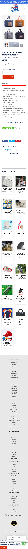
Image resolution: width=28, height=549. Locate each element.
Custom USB (14, 439)
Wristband (14, 471)
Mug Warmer (14, 416)
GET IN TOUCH (14, 496)
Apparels (14, 464)
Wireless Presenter (14, 460)
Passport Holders (14, 373)
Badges (14, 466)
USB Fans (14, 454)
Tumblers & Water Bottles (14, 426)
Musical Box (14, 418)
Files (14, 477)
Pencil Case (14, 487)
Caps (14, 468)
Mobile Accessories (14, 447)
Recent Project (14, 511)
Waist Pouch (14, 386)
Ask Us (14, 494)
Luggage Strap (14, 368)
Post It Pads (14, 490)
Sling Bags (14, 422)
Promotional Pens (14, 488)
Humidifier (14, 405)
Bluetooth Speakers (14, 434)
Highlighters (14, 479)
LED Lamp (14, 411)
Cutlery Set (14, 364)
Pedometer (14, 375)
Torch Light (14, 452)
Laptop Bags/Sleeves (14, 409)
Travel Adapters (14, 379)
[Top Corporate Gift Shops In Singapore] (14, 515)
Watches (14, 456)
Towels (14, 382)
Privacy (14, 500)
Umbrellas (14, 428)
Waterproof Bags (14, 388)
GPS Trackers (14, 445)
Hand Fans (14, 403)
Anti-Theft (14, 396)
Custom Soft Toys (14, 401)
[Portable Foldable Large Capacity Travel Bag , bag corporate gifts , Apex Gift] (6, 44)
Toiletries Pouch (14, 384)
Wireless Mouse (14, 458)
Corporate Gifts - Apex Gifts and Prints (15, 531)
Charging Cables (14, 437)
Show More (14, 163)
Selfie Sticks (14, 450)
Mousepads (14, 481)
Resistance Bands (14, 377)
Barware (14, 398)
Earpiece (14, 443)
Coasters (14, 400)
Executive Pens (14, 475)
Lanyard (14, 469)
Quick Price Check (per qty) (9, 69)
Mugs (14, 415)
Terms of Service (14, 390)
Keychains (14, 407)
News (14, 509)
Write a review (14, 153)
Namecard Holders (14, 485)
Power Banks (14, 448)
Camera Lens (14, 435)
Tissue (14, 424)
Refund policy (14, 392)
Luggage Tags (14, 369)
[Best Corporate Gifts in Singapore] (14, 527)
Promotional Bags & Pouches (14, 420)
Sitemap (14, 533)
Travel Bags (14, 381)
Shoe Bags (14, 371)
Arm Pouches (14, 362)
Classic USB (14, 441)
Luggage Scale (14, 366)
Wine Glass (14, 429)
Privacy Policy (14, 498)
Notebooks (14, 483)
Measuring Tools (14, 413)
